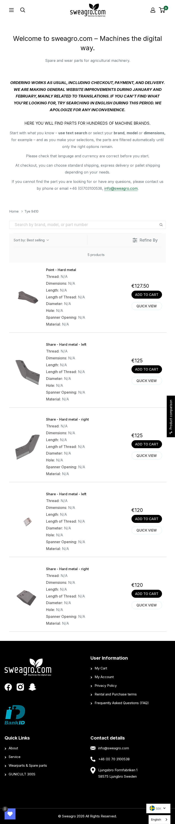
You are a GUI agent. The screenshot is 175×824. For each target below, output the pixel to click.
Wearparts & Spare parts (28, 765)
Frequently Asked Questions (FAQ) (122, 703)
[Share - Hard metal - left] (27, 372)
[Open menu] (11, 10)
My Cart (101, 668)
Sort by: (29, 240)
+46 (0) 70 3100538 (114, 759)
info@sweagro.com (121, 188)
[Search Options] (162, 225)
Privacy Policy (106, 685)
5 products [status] (96, 255)
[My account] (153, 10)
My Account (104, 677)
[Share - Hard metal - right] (27, 447)
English (156, 819)
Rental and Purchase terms (116, 694)
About (13, 748)
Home (14, 211)
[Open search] (39, 10)
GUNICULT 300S (22, 774)
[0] (162, 10)
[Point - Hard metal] (27, 297)
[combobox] (159, 819)
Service (15, 757)
